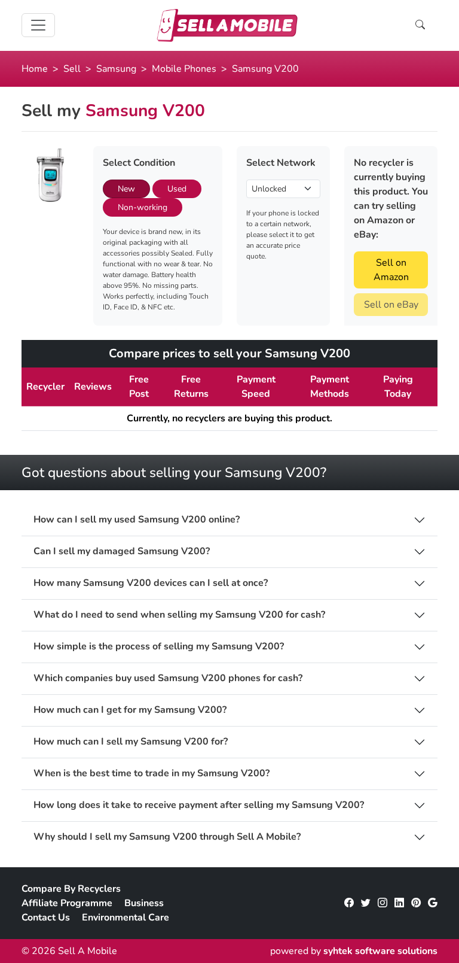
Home (35, 68)
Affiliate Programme (67, 903)
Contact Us (46, 917)
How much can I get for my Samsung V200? (130, 710)
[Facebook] (349, 903)
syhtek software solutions (380, 951)
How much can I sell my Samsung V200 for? (130, 742)
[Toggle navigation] (38, 25)
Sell (72, 68)
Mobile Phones (184, 68)
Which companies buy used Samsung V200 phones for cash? (167, 678)
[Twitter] (366, 903)
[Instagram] (382, 903)
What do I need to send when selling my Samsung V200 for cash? (179, 615)
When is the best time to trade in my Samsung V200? (151, 773)
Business (144, 903)
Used (176, 189)
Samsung (116, 68)
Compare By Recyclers (71, 888)
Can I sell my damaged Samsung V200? (121, 551)
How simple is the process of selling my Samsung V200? (158, 646)
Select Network (281, 162)
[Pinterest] (416, 903)
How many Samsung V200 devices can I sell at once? (150, 583)
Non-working (142, 207)
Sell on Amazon (391, 270)
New (126, 189)
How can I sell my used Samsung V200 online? (136, 519)
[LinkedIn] (399, 903)
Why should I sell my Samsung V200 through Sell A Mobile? (167, 837)
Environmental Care (125, 917)
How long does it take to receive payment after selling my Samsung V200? (198, 805)
